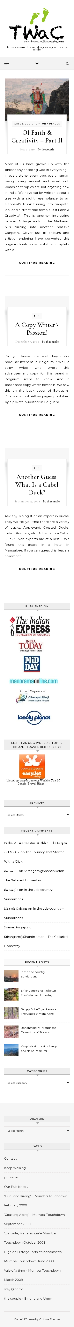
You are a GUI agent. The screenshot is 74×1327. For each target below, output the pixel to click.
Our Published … (16, 1187)
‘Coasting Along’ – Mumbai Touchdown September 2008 (34, 1219)
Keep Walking (15, 1168)
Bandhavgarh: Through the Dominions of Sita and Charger (38, 1030)
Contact (10, 1158)
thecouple (48, 149)
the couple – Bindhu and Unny (28, 1298)
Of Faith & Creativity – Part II (37, 136)
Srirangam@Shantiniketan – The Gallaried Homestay (39, 993)
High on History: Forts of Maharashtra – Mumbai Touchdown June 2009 (34, 1256)
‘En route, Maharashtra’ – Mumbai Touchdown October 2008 (30, 1237)
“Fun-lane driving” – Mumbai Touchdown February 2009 (35, 1200)
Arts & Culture (26, 123)
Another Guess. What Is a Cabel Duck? (37, 484)
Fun (43, 123)
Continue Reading (37, 262)
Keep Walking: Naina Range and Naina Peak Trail (39, 1048)
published (12, 1177)
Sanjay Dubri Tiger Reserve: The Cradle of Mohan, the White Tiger (39, 1012)
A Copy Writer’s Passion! (37, 328)
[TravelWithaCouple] (37, 25)
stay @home (14, 1289)
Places (54, 123)
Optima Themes (49, 1319)
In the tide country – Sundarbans (34, 974)
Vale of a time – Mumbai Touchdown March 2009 (32, 1275)
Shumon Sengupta (16, 927)
